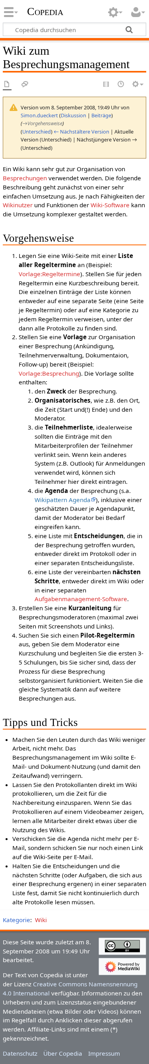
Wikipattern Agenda (63, 500)
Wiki (41, 920)
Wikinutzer (18, 205)
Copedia (45, 11)
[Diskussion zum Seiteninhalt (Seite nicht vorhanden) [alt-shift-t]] (25, 84)
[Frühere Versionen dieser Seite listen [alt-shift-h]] (121, 84)
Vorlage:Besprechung (49, 373)
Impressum (104, 1053)
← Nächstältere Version (81, 131)
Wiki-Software (110, 205)
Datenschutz (20, 1053)
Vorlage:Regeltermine (49, 274)
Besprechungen (25, 178)
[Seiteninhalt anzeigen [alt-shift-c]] (7, 84)
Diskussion (73, 115)
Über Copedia (62, 1053)
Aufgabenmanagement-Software (81, 599)
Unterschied (36, 131)
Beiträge (101, 115)
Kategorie (16, 920)
